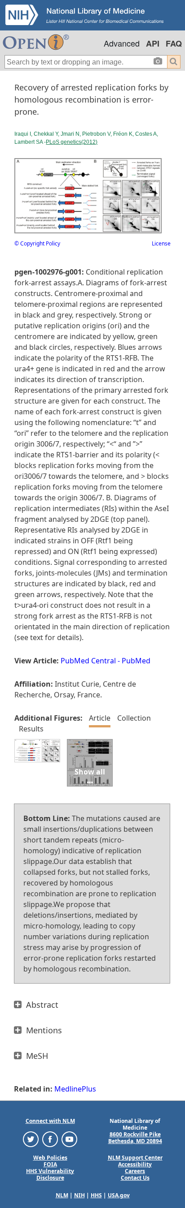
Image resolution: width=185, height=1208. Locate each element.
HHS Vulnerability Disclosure (50, 1174)
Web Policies (50, 1157)
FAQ (174, 43)
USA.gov (119, 1195)
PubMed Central (88, 661)
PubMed (136, 661)
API (152, 43)
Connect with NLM (50, 1121)
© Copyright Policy (37, 243)
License (161, 243)
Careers (135, 1171)
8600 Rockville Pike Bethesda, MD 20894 (135, 1138)
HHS (96, 1195)
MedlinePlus (75, 1089)
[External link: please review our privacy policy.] (31, 1138)
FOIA (50, 1164)
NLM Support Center (135, 1157)
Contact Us (135, 1178)
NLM (62, 1195)
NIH (79, 1195)
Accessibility (135, 1164)
